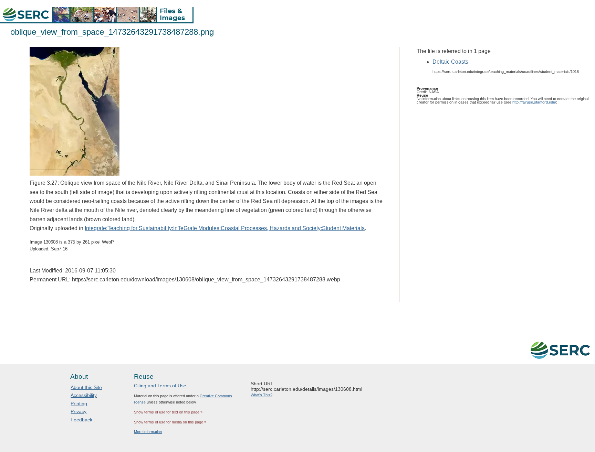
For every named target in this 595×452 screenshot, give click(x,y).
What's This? (261, 395)
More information (148, 432)
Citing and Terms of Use (160, 385)
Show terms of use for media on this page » (170, 422)
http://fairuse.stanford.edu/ (534, 102)
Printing (79, 403)
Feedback (81, 419)
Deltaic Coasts (450, 62)
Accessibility (84, 395)
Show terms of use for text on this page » (168, 412)
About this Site (86, 387)
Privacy (78, 411)
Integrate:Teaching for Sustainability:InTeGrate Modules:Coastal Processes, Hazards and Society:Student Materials (225, 228)
